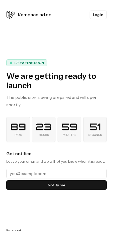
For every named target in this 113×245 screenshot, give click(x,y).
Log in (98, 14)
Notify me (56, 185)
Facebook (14, 230)
